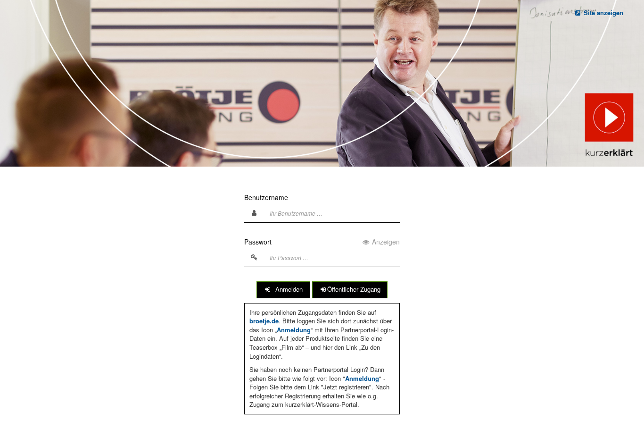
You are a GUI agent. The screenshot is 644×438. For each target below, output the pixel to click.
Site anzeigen (602, 12)
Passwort (322, 241)
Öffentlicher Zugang (353, 289)
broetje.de (264, 320)
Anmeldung (294, 329)
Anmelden (287, 289)
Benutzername (266, 197)
